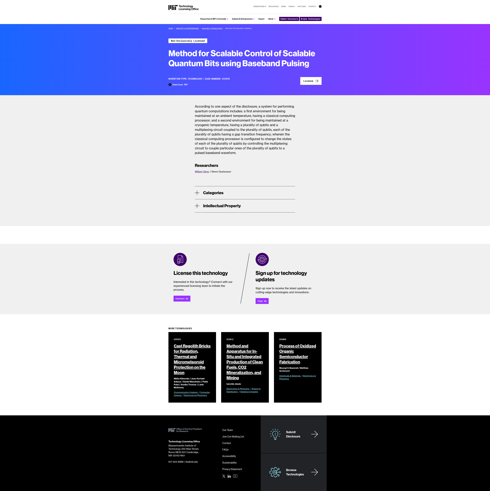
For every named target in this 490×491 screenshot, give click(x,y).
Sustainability (229, 462)
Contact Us (182, 298)
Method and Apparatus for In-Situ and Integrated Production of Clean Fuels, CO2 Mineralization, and (244, 361)
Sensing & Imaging (249, 391)
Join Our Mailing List (233, 436)
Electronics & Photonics (195, 395)
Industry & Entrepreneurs (242, 19)
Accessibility (229, 456)
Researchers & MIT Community (213, 19)
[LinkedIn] (229, 475)
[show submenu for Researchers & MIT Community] (227, 19)
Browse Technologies (310, 19)
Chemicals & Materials (290, 376)
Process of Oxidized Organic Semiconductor (297, 353)
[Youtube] (235, 476)
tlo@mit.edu (191, 461)
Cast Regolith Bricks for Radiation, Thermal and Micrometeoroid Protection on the (192, 359)
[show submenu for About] (274, 19)
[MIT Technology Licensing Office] (183, 7)
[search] (320, 6)
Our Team (301, 6)
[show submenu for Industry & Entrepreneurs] (254, 19)
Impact (261, 19)
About (270, 19)
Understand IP (259, 6)
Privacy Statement (232, 469)
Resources (274, 6)
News (283, 6)
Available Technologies (212, 28)
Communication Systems (186, 392)
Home (170, 28)
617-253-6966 (175, 461)
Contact (312, 6)
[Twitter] (223, 475)
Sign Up (262, 301)
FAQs (225, 449)
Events (292, 6)
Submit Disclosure (289, 19)
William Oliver (202, 171)
